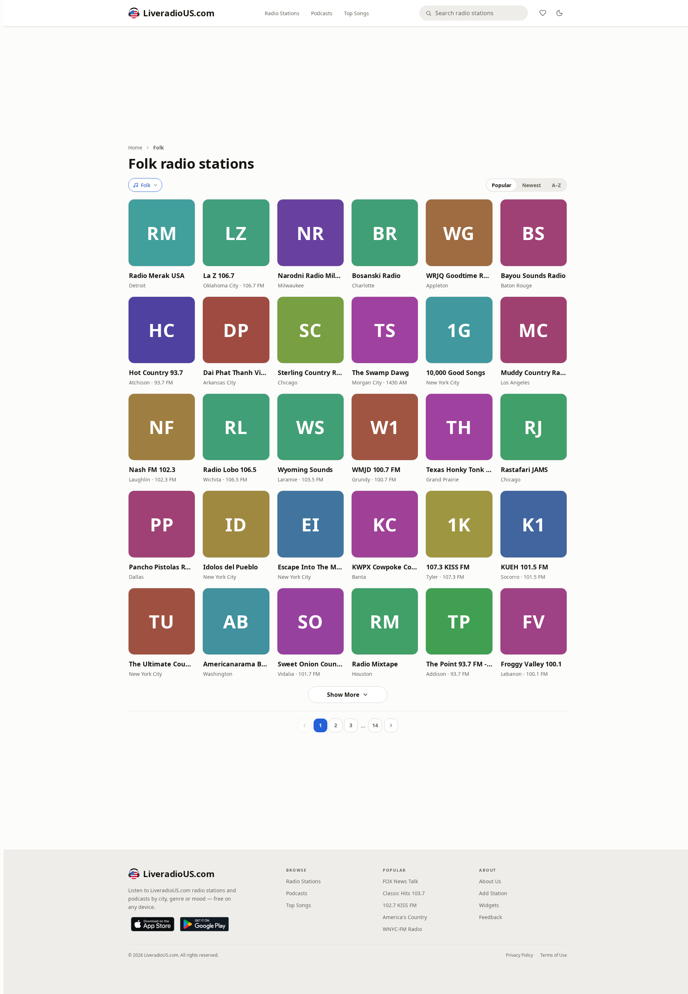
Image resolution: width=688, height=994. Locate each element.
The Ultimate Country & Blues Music (161, 664)
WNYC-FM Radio (402, 929)
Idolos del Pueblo (230, 567)
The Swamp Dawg (380, 372)
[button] (161, 232)
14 (375, 725)
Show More (343, 695)
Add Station (493, 893)
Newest (531, 185)
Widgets (489, 905)
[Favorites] (542, 13)
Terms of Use (553, 955)
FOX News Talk (400, 881)
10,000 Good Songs (455, 372)
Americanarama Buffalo (236, 664)
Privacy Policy (519, 955)
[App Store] (152, 924)
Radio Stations (282, 13)
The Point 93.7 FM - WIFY (459, 664)
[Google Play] (204, 924)
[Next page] (391, 725)
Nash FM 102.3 (152, 469)
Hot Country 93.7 (156, 372)
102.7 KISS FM (400, 905)
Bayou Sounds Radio (533, 275)
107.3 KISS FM (448, 567)
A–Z (556, 185)
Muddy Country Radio (533, 372)
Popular (501, 185)
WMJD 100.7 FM (376, 469)
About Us (490, 881)
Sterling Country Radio (310, 372)
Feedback (490, 917)
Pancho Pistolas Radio (161, 567)
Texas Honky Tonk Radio (459, 469)
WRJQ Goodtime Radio (459, 275)
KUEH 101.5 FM (524, 567)
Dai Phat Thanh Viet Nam (236, 372)
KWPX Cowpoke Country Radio (385, 567)
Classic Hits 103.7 (404, 893)
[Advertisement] (347, 85)
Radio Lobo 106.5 (229, 469)
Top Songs (356, 13)
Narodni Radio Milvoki (310, 275)
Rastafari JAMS (524, 469)
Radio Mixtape (375, 664)
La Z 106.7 (218, 275)
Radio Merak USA (156, 275)
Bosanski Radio (376, 275)
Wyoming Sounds (305, 469)
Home (135, 147)
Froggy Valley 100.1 (531, 664)
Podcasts (321, 13)
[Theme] (559, 13)
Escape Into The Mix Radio (310, 567)
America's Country (405, 917)
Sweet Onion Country (310, 664)
